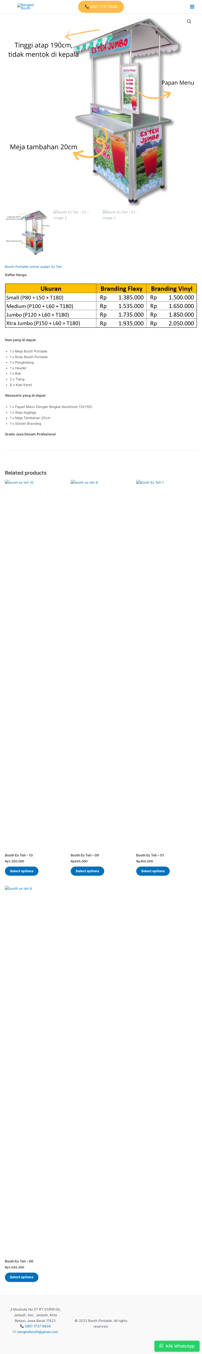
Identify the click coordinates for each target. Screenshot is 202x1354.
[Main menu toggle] (192, 7)
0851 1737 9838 (37, 1326)
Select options (22, 871)
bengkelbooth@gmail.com (37, 1332)
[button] (101, 7)
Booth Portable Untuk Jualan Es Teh (33, 267)
